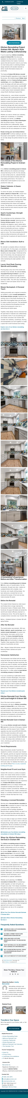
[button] (14, 930)
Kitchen (7, 962)
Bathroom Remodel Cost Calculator (12, 1044)
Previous (18, 18)
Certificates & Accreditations (11, 1056)
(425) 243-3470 (7, 1077)
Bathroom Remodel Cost (9, 1038)
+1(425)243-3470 (9, 1)
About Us (5, 1052)
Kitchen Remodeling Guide (10, 1036)
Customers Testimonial (9, 1040)
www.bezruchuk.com (9, 1081)
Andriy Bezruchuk (8, 960)
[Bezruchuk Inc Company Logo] (4, 7)
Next (23, 18)
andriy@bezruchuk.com (10, 1079)
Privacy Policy (7, 1054)
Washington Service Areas (9, 1087)
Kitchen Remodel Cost (9, 1042)
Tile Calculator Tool (8, 1046)
